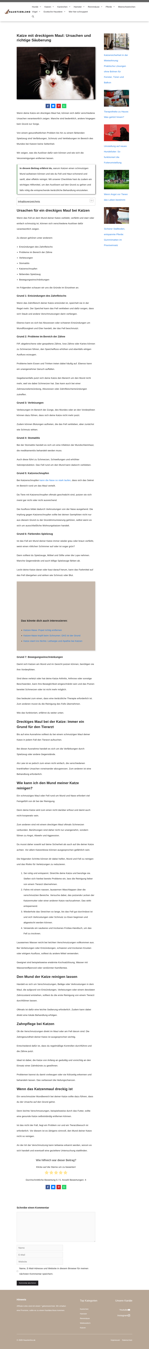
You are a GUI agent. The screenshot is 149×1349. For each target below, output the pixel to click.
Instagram (122, 1315)
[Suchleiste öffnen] (33, 16)
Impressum (115, 1340)
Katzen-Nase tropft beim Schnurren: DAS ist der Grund (51, 635)
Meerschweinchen (126, 7)
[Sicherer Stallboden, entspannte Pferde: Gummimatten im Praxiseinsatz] (116, 221)
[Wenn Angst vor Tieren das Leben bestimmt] (116, 186)
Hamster (78, 7)
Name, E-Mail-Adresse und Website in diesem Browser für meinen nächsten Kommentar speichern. (53, 1271)
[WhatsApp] (64, 106)
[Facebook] (48, 106)
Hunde (35, 7)
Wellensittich (85, 1323)
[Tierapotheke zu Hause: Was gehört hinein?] (116, 103)
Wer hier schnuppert (78, 12)
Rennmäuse (93, 7)
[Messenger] (53, 106)
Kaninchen (62, 7)
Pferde (109, 7)
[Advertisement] (56, 596)
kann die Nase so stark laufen (55, 480)
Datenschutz (127, 1340)
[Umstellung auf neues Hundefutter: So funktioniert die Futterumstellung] (116, 138)
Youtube (123, 1309)
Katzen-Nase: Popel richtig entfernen (42, 630)
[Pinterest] (59, 106)
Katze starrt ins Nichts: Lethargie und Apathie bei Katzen (52, 641)
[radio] (47, 1173)
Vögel (34, 12)
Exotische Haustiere (53, 12)
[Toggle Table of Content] (90, 200)
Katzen (48, 7)
